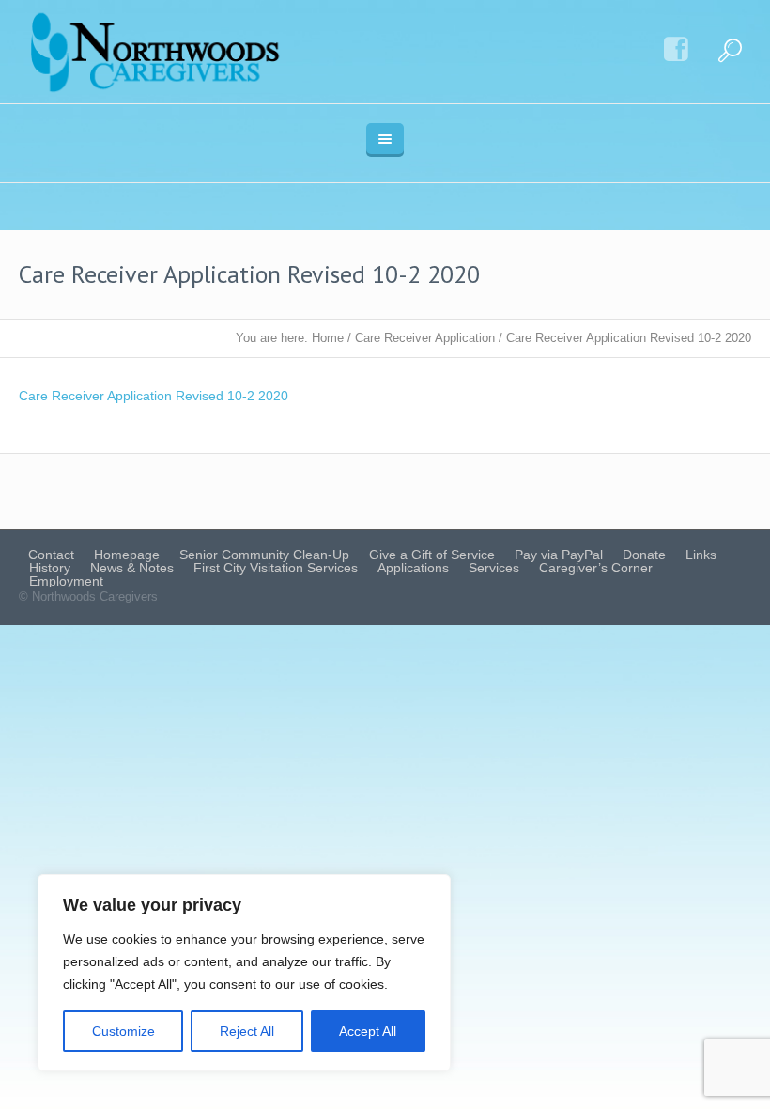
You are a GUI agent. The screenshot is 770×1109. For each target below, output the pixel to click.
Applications (413, 567)
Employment (66, 580)
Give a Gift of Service (432, 554)
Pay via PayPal (559, 554)
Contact (51, 554)
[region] (244, 972)
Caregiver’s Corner (596, 567)
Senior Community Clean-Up (264, 554)
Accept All (367, 1031)
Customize (123, 1031)
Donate (644, 554)
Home (328, 338)
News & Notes (132, 567)
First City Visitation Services (275, 567)
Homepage (127, 554)
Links (700, 554)
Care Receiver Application (425, 338)
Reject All (247, 1031)
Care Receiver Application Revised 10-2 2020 (153, 395)
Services (494, 567)
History (49, 567)
